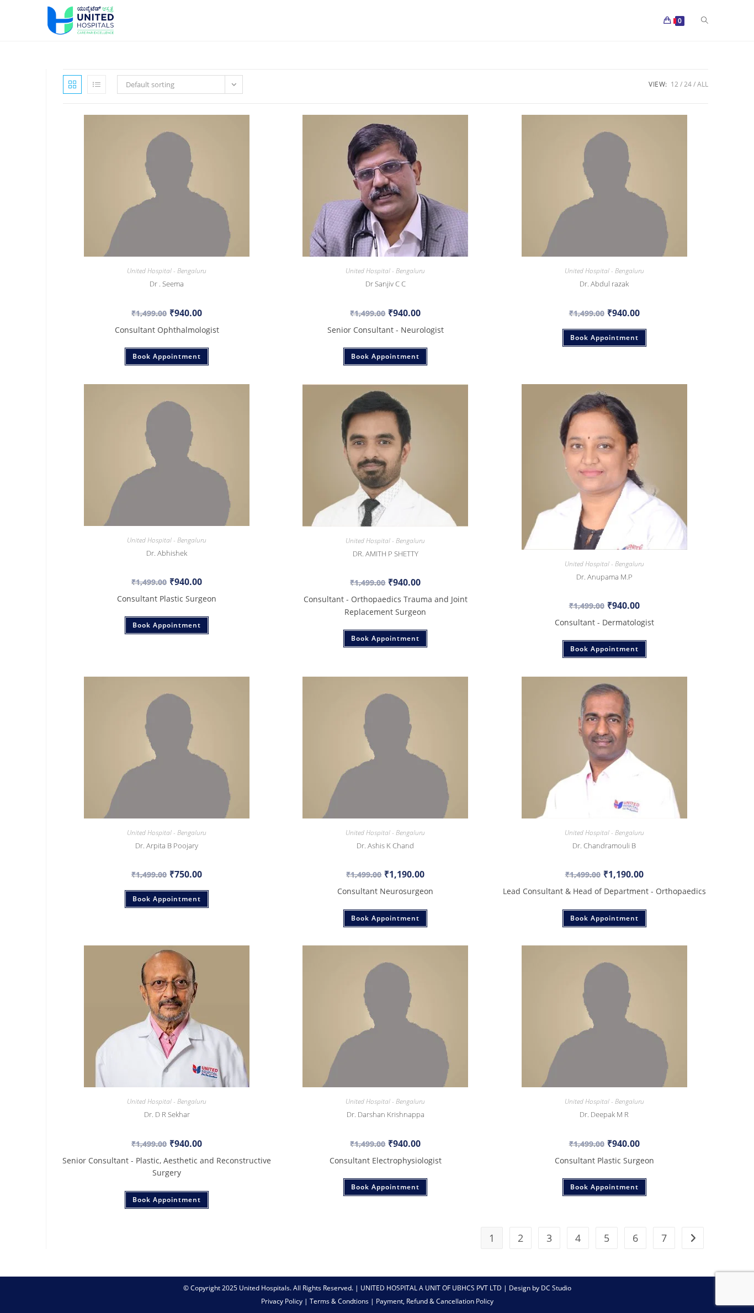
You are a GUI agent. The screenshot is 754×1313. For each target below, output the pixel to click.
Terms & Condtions (340, 1301)
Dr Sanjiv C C (385, 284)
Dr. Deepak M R (604, 1114)
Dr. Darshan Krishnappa (385, 1114)
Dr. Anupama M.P (604, 577)
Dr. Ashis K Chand (385, 845)
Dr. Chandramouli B (604, 845)
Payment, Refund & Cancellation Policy (434, 1301)
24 (688, 84)
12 (674, 84)
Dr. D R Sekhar (167, 1114)
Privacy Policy (282, 1301)
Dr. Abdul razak (604, 284)
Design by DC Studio (540, 1288)
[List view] (96, 84)
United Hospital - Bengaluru (166, 270)
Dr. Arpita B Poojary (166, 845)
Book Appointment (166, 356)
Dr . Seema (167, 284)
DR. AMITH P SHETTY (385, 554)
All (702, 84)
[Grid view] (72, 84)
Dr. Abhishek (166, 553)
